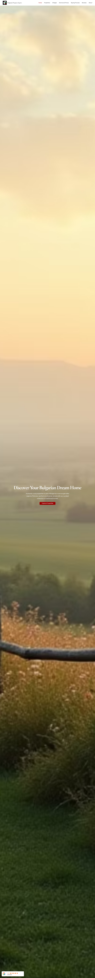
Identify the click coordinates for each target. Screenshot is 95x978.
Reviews (84, 2)
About (90, 2)
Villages (54, 2)
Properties (47, 2)
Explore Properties (47, 503)
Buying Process (75, 2)
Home (40, 2)
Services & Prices (64, 2)
